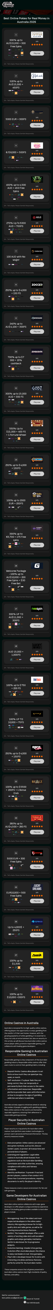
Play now (37, 53)
